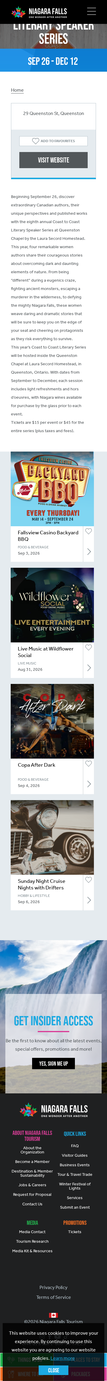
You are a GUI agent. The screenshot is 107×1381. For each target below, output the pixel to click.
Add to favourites (58, 141)
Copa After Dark (36, 765)
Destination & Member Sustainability (32, 1173)
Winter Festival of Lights (75, 1186)
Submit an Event (75, 1207)
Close (53, 1370)
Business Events (75, 1164)
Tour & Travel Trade (74, 1174)
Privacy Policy (53, 1287)
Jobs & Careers (32, 1184)
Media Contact (32, 1231)
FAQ (75, 1145)
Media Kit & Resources (32, 1250)
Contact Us (32, 1204)
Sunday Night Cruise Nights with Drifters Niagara (41, 887)
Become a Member (32, 1161)
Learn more (63, 1358)
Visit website (53, 160)
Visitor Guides (75, 1155)
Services (75, 1197)
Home (17, 90)
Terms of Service (53, 1297)
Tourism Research (32, 1241)
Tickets (74, 1231)
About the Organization (32, 1150)
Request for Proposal (32, 1194)
